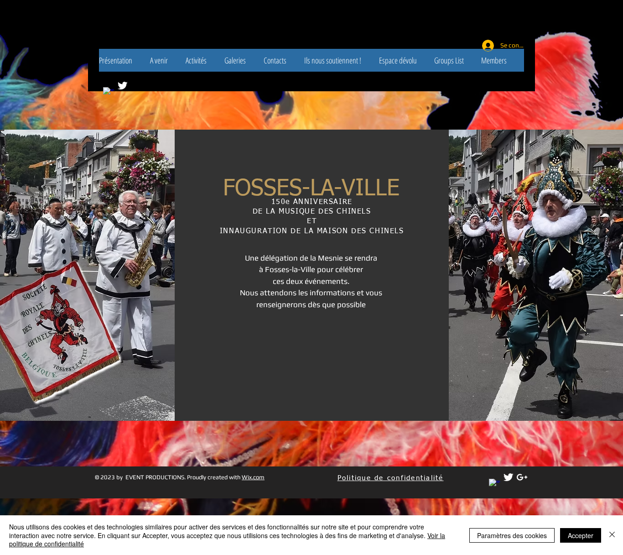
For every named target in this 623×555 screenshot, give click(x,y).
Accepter (580, 535)
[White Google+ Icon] (522, 477)
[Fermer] (612, 535)
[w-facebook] (494, 484)
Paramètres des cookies (512, 535)
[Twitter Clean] (122, 85)
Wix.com (253, 477)
